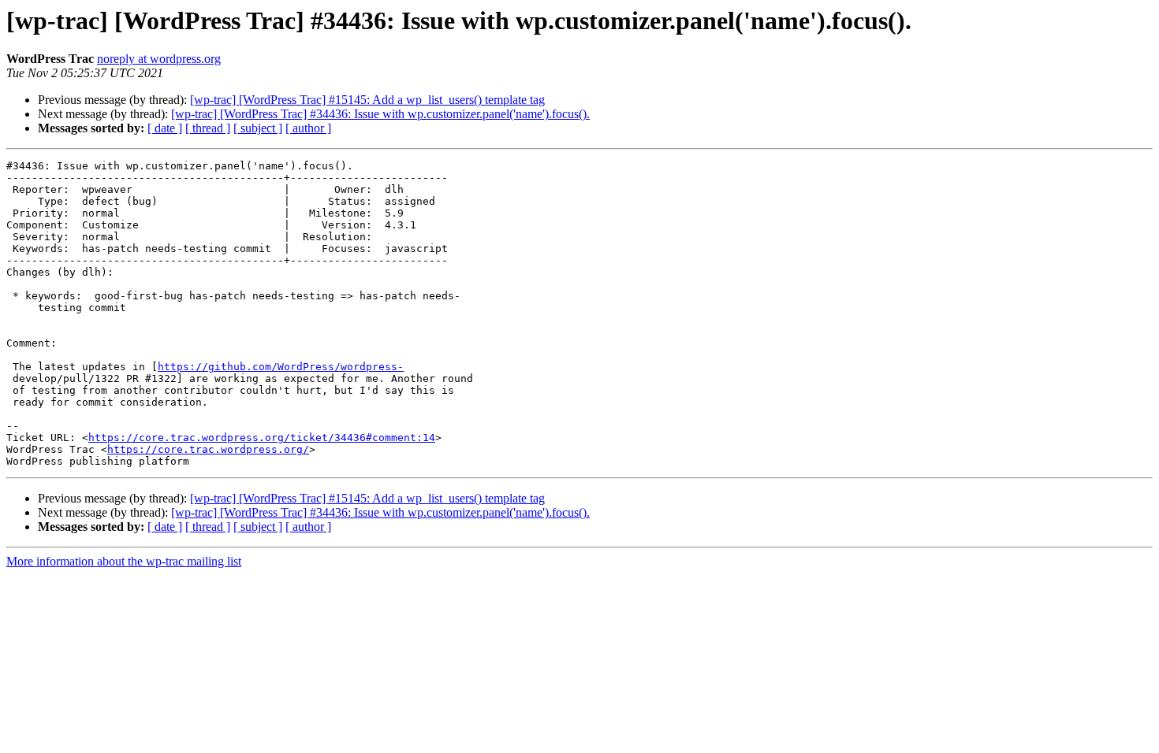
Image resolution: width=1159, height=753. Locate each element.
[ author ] (308, 128)
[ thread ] (207, 128)
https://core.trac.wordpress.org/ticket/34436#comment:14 (261, 437)
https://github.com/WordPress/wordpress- (281, 367)
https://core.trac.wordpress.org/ (208, 449)
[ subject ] (257, 128)
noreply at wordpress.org (159, 58)
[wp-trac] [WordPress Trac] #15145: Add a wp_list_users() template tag (367, 99)
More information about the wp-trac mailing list (123, 561)
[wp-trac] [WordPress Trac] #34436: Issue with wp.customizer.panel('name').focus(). (380, 114)
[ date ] (164, 128)
